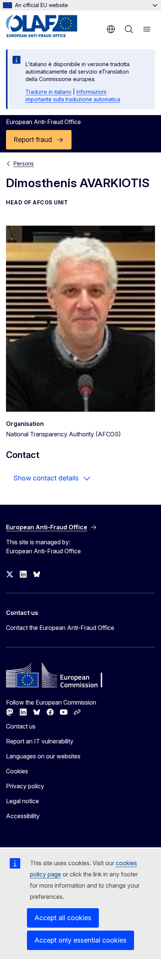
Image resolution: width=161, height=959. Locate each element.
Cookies (17, 771)
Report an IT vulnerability (39, 741)
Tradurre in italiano (48, 92)
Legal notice (22, 801)
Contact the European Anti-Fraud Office (60, 627)
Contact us (21, 726)
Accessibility (23, 816)
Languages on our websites (43, 756)
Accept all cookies (62, 918)
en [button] (111, 29)
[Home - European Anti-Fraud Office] (51, 26)
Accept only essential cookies (80, 940)
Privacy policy (25, 786)
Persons (23, 163)
